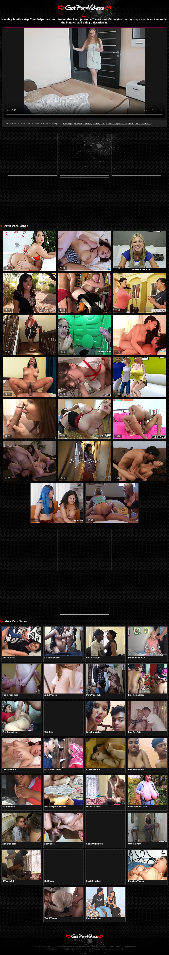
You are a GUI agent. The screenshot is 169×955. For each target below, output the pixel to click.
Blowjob (78, 123)
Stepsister (118, 123)
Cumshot (87, 123)
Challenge (67, 123)
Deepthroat (145, 123)
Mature (96, 123)
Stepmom (128, 123)
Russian (109, 123)
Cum (137, 123)
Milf (103, 123)
